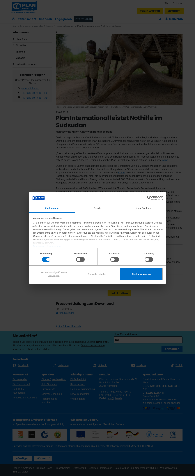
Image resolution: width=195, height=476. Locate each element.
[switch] (80, 259)
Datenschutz (39, 246)
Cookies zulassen (141, 274)
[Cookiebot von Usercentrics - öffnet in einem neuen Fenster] (149, 198)
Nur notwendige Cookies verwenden (54, 274)
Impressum (55, 246)
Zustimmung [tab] (52, 208)
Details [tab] (97, 208)
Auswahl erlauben (97, 274)
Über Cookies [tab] (143, 208)
